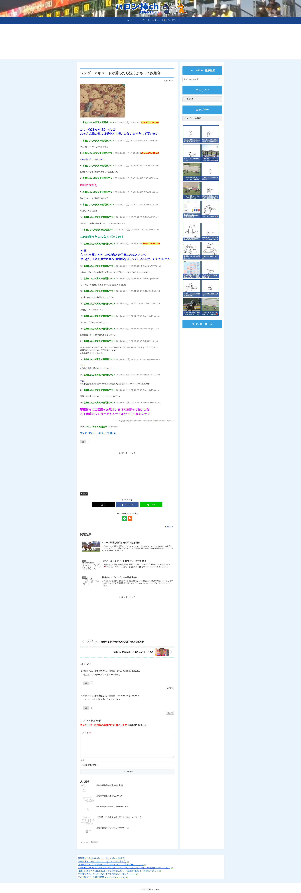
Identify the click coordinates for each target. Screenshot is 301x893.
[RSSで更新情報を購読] (130, 518)
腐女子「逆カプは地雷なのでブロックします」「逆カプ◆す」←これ (111, 864)
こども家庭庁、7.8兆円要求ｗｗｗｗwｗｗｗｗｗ (101, 877)
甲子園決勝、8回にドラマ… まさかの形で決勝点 (102, 861)
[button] (220, 79)
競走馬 (85, 494)
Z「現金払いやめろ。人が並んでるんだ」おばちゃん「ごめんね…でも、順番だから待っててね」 (124, 867)
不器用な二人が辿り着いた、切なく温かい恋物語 (101, 858)
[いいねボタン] (83, 441)
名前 (82, 760)
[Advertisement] (150, 43)
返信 (171, 688)
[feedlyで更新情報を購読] (124, 518)
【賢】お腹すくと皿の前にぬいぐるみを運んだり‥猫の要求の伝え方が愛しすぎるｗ (118, 871)
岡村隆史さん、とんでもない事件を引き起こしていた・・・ (106, 874)
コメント (85, 733)
